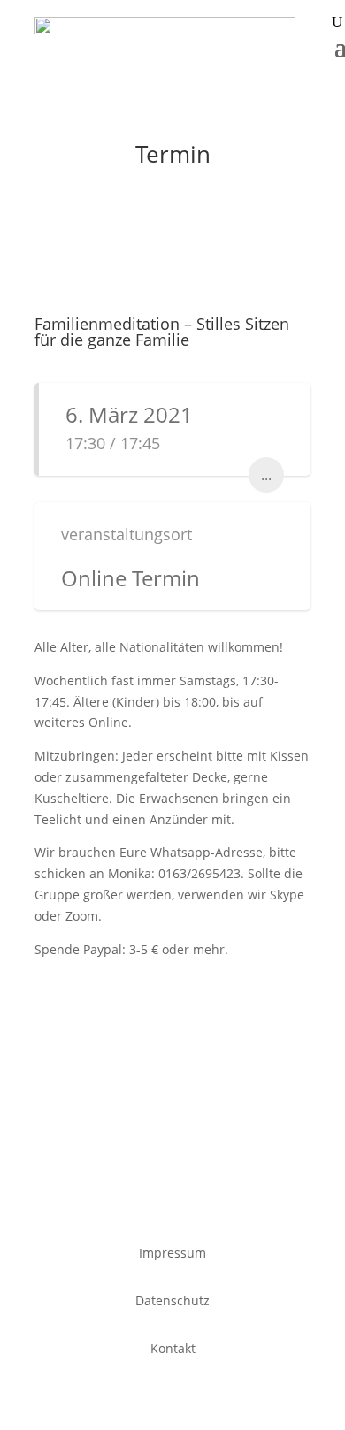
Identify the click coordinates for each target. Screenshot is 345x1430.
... (266, 475)
